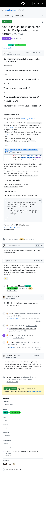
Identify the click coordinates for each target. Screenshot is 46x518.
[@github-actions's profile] (4, 356)
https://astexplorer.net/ (12, 227)
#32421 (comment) (28, 119)
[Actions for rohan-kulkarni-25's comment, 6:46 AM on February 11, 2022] (42, 296)
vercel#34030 (14, 319)
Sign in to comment (35, 391)
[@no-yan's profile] (4, 53)
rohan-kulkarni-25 (12, 296)
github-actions (11, 355)
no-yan (8, 52)
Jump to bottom (7, 48)
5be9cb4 (38, 321)
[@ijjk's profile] (4, 260)
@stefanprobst (9, 229)
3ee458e (38, 349)
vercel (7, 10)
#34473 (9, 338)
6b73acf (18, 153)
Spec (6, 134)
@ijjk (8, 303)
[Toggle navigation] (3, 3)
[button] (40, 201)
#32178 (10, 127)
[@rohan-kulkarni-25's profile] (4, 297)
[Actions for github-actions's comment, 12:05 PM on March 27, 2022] (42, 355)
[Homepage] (23, 3)
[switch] (6, 278)
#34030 (12, 347)
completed (29, 335)
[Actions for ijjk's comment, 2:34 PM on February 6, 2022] (42, 260)
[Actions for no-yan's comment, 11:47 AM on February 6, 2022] (42, 245)
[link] (17, 39)
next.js (14, 10)
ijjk (7, 260)
